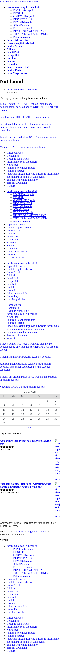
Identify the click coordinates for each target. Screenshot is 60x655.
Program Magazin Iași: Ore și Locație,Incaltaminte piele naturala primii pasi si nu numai (33, 175)
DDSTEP (18, 13)
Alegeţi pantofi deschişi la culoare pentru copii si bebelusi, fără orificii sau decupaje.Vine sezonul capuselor (25, 127)
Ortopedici (12, 239)
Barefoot (11, 242)
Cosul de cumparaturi (18, 158)
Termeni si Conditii (17, 182)
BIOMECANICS (22, 19)
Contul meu (13, 155)
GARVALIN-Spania (24, 16)
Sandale (11, 245)
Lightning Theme (37, 531)
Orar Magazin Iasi (16, 257)
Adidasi (11, 233)
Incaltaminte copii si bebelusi (22, 161)
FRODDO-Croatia (23, 28)
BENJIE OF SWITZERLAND (29, 31)
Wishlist (11, 185)
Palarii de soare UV (17, 251)
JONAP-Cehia (21, 25)
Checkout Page (15, 152)
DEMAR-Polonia (22, 22)
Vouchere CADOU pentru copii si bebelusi (22, 147)
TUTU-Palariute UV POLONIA (30, 34)
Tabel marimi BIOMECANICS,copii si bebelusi (25, 117)
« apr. (29, 427)
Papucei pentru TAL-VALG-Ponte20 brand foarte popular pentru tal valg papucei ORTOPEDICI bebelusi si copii (29, 106)
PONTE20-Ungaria (23, 10)
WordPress (19, 531)
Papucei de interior (16, 224)
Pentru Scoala (14, 230)
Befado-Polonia (21, 37)
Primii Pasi (12, 236)
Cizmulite (12, 248)
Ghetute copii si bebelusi (19, 227)
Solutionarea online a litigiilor (22, 179)
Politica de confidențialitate (21, 167)
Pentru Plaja (13, 254)
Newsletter (12, 164)
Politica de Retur (15, 170)
